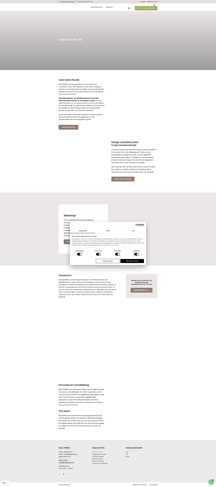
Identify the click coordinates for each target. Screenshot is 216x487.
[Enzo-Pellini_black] (71, 6)
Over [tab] (133, 230)
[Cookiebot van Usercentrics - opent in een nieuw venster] (136, 225)
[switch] (98, 254)
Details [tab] (108, 230)
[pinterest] (67, 474)
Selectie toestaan (108, 261)
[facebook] (60, 474)
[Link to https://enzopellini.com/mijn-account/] (154, 5)
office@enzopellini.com (66, 462)
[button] (211, 482)
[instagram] (63, 474)
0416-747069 (63, 460)
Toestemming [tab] (83, 230)
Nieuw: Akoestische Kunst (67, 1)
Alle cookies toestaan (132, 261)
